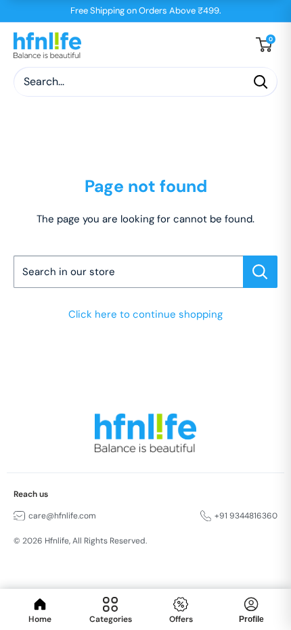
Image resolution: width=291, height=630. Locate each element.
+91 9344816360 (246, 515)
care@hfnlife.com (62, 515)
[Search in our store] (260, 272)
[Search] (260, 82)
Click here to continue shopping (145, 314)
